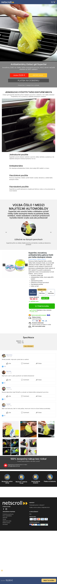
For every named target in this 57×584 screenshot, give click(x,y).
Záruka (4, 519)
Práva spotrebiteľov (7, 515)
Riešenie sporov (6, 522)
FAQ (30, 514)
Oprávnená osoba (7, 521)
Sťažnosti (5, 517)
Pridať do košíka (43, 306)
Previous (4, 266)
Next (26, 266)
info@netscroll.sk (17, 465)
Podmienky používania (8, 514)
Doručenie (5, 524)
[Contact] (52, 2)
